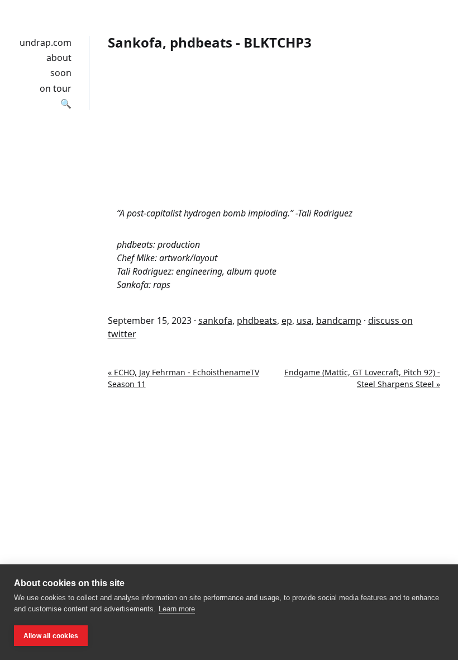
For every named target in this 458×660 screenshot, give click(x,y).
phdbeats (257, 320)
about (58, 57)
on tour (55, 88)
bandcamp (338, 320)
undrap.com (45, 42)
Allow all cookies (50, 636)
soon (60, 73)
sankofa (215, 320)
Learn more (177, 609)
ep (287, 320)
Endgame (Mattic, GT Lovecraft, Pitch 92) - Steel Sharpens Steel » (362, 378)
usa (304, 320)
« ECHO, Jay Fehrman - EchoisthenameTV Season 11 (183, 378)
